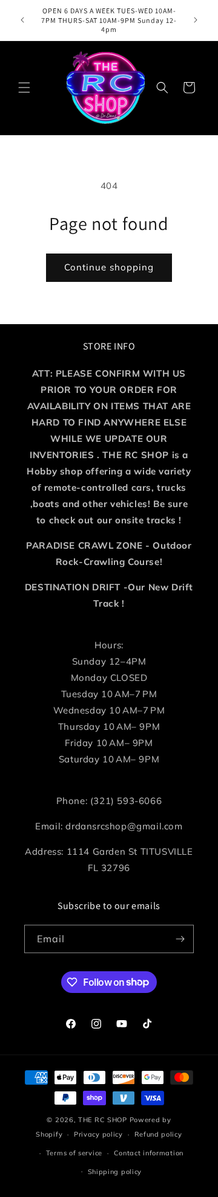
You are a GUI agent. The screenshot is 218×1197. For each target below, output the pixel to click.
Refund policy (158, 1134)
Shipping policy (115, 1171)
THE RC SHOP (103, 1120)
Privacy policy (98, 1134)
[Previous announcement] (22, 20)
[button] (24, 87)
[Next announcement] (195, 20)
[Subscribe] (180, 939)
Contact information (148, 1153)
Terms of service (74, 1153)
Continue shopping (109, 267)
